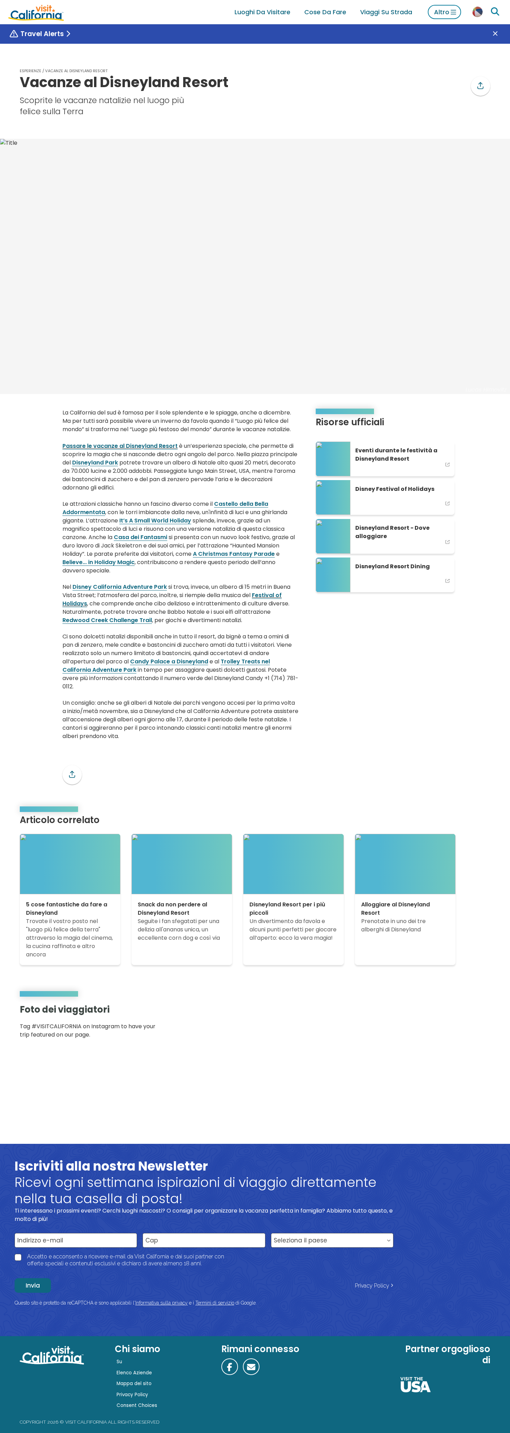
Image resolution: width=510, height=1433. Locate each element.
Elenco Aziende (134, 1372)
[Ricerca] (495, 12)
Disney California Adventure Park (120, 587)
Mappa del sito (134, 1383)
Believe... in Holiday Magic (98, 562)
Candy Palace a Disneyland (169, 661)
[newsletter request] (251, 1366)
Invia (33, 1285)
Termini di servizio (214, 1303)
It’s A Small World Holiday (155, 521)
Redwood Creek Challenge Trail (107, 620)
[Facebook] (229, 1366)
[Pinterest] (470, 1024)
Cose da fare (325, 12)
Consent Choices (137, 1405)
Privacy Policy (372, 1285)
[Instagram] (460, 1024)
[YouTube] (480, 1024)
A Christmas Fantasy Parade (234, 554)
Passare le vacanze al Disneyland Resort (120, 446)
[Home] (36, 12)
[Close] (500, 34)
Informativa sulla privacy (161, 1303)
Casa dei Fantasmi (140, 537)
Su (119, 1361)
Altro (441, 12)
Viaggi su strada (386, 12)
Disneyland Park (95, 463)
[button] (480, 86)
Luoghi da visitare (262, 12)
